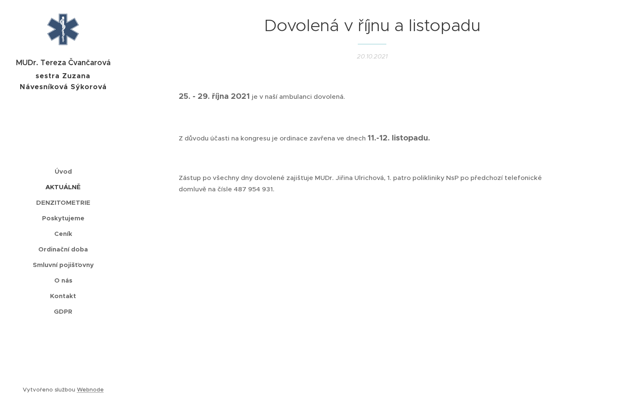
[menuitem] (63, 171)
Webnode (90, 389)
